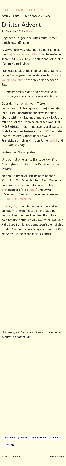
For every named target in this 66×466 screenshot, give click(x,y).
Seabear (55, 437)
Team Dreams (38, 437)
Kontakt (35, 16)
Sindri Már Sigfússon (15, 437)
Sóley (32, 189)
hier (27, 103)
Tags (16, 16)
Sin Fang (8, 444)
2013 (53, 140)
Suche (47, 16)
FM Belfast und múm (16, 199)
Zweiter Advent (11, 456)
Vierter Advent (55, 456)
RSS (24, 16)
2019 (5, 145)
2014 (47, 131)
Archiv (6, 16)
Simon (29, 31)
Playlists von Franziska (22, 54)
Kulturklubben (23, 10)
